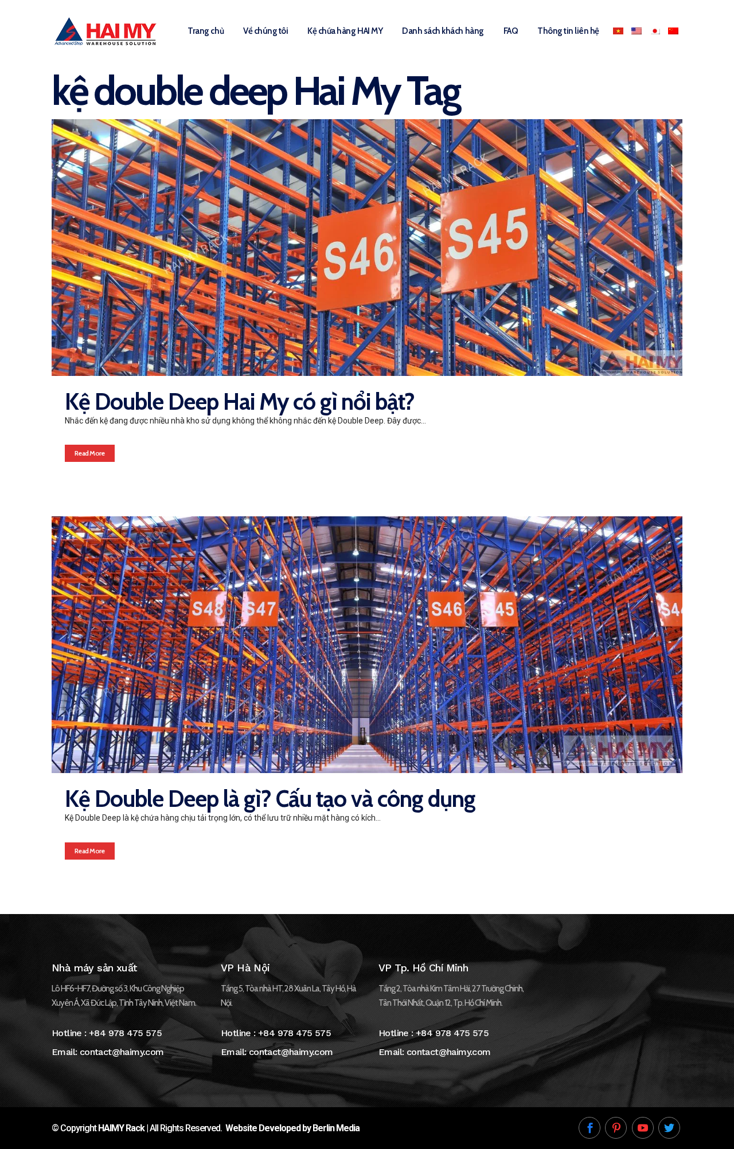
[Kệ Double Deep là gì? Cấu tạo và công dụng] (367, 644)
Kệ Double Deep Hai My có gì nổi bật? (240, 401)
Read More (90, 453)
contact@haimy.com (122, 1051)
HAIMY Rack (121, 1128)
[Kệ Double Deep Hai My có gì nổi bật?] (367, 247)
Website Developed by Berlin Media (292, 1128)
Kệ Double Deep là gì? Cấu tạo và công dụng (270, 799)
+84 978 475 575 (125, 1033)
